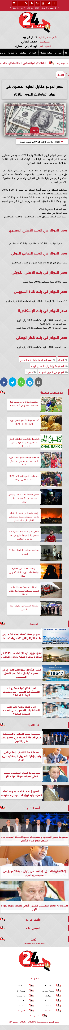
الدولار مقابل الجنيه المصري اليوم (48, 365)
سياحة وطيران (46, 52)
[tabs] (14, 3)
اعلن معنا (21, 1010)
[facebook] (54, 3)
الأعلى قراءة (33, 919)
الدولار (61, 359)
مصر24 (29, 372)
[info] (20, 3)
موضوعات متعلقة (51, 392)
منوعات (48, 1005)
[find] (25, 3)
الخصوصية (34, 1015)
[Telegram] (30, 382)
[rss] (31, 3)
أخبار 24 (58, 52)
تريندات (21, 1005)
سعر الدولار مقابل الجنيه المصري (36, 359)
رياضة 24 (33, 52)
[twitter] (49, 3)
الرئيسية (48, 985)
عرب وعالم (48, 1000)
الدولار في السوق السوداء (52, 372)
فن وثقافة (12, 52)
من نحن (48, 1010)
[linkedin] (37, 3)
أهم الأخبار (33, 807)
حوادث (23, 52)
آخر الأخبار (33, 724)
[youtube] (43, 3)
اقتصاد (60, 75)
